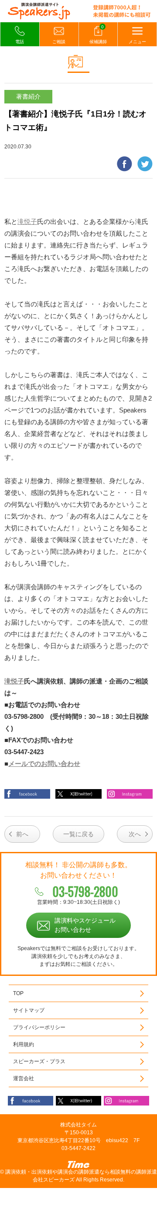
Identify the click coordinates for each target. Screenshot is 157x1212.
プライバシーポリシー (39, 1027)
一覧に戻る (78, 834)
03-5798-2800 (85, 891)
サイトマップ (28, 1010)
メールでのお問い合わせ (44, 763)
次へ (135, 834)
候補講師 (98, 34)
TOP (18, 993)
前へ (22, 834)
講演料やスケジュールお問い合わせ (85, 925)
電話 (19, 41)
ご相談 (58, 41)
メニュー (137, 41)
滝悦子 (27, 221)
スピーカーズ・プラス (39, 1061)
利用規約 (23, 1044)
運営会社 (23, 1078)
